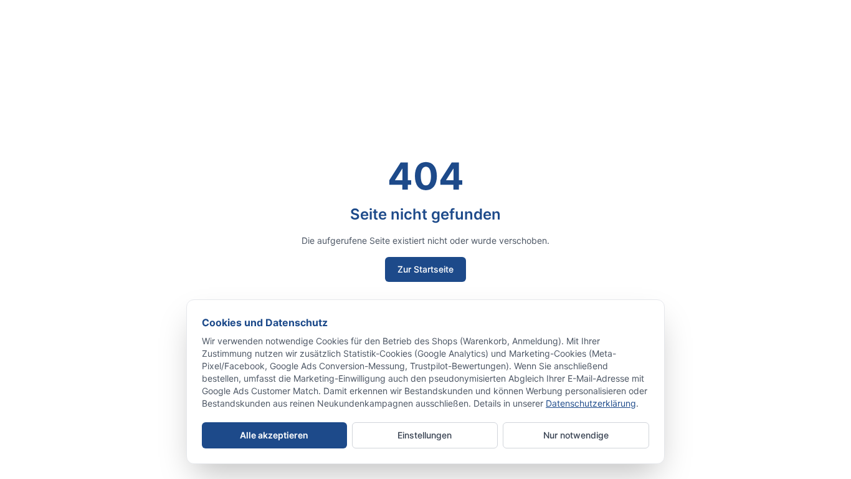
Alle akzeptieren (274, 435)
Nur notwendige (576, 435)
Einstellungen (424, 435)
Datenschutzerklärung (591, 403)
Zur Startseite (425, 269)
